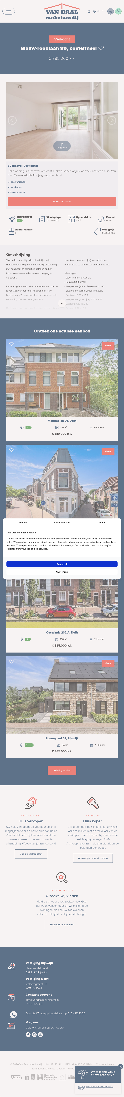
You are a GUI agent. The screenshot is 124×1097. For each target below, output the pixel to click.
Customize (62, 571)
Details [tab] (101, 522)
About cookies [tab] (62, 522)
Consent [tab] (22, 522)
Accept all (62, 564)
